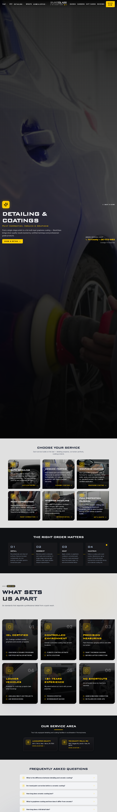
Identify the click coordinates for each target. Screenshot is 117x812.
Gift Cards (91, 4)
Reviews (100, 4)
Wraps (29, 4)
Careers (81, 4)
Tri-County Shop (57, 4)
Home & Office (39, 4)
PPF (11, 4)
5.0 (66, 4)
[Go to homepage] (58, 2)
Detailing (18, 4)
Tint (4, 4)
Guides (73, 4)
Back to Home (110, 204)
